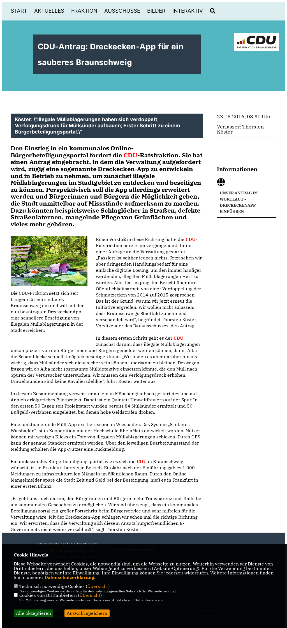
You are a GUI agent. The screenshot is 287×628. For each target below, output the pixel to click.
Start (19, 10)
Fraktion (84, 10)
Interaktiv (187, 10)
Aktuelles (49, 10)
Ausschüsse (122, 10)
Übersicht (97, 586)
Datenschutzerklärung (69, 577)
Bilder (156, 10)
